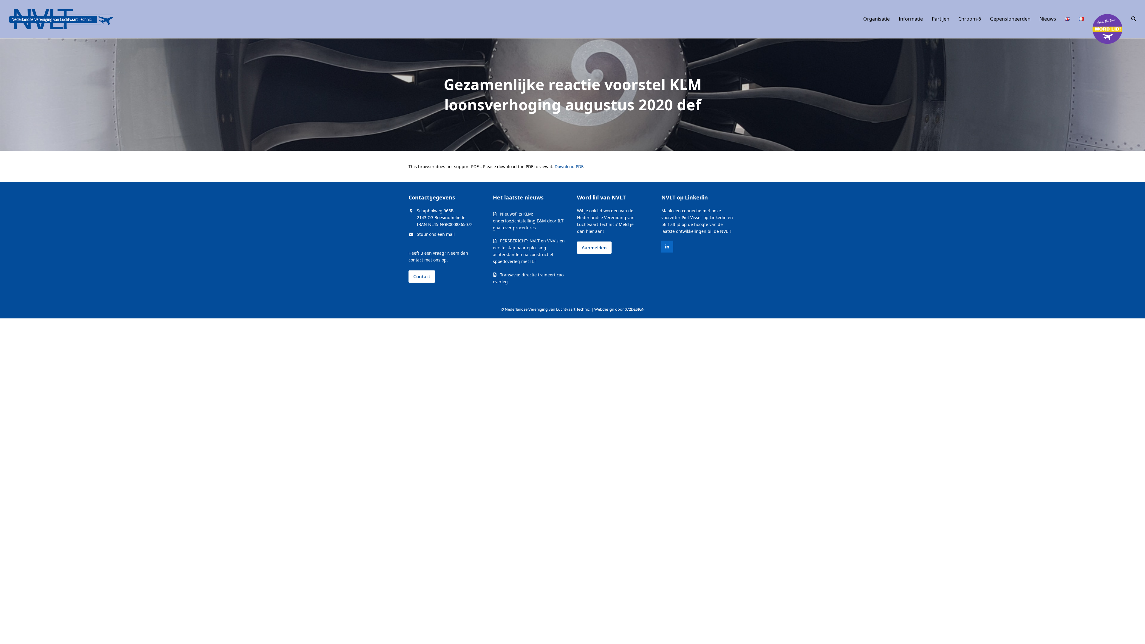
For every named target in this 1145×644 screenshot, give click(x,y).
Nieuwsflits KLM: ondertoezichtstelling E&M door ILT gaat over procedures (528, 220)
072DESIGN (635, 309)
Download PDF (569, 166)
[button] (1134, 19)
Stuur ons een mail (436, 234)
